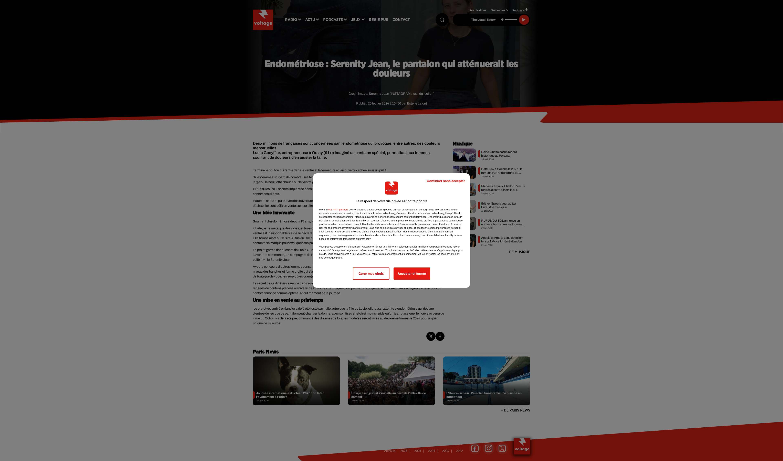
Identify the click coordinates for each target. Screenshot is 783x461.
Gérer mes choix (371, 273)
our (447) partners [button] (338, 209)
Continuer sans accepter (446, 180)
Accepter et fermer (412, 273)
